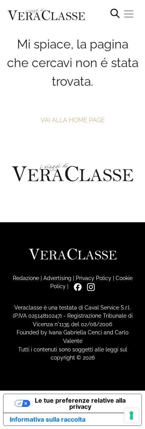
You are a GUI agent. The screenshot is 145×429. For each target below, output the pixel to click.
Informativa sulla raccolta (47, 419)
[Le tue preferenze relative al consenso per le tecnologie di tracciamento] (131, 415)
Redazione (26, 278)
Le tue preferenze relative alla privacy (80, 403)
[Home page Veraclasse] (46, 14)
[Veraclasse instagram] (89, 286)
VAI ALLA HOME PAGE (73, 120)
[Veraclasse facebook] (76, 286)
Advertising (57, 278)
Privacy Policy (93, 278)
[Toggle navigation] (128, 14)
